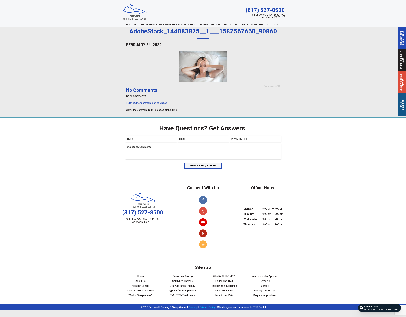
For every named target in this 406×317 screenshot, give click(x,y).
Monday (248, 209)
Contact (276, 24)
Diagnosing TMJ (224, 281)
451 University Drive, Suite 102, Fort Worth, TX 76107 (268, 16)
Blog (237, 24)
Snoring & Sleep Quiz (265, 291)
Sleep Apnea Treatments (140, 291)
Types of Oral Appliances (182, 291)
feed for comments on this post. (146, 103)
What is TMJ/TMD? (224, 276)
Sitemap (193, 307)
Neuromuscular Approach (265, 276)
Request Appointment (265, 295)
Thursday (249, 224)
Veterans (151, 24)
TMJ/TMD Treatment (210, 24)
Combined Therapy (182, 281)
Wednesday (250, 219)
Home (128, 24)
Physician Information (255, 24)
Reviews (228, 24)
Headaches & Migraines (224, 286)
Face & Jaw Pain (224, 295)
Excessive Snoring (182, 276)
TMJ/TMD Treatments (182, 295)
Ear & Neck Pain (224, 291)
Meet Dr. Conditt (140, 286)
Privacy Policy (207, 307)
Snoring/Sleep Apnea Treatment (177, 24)
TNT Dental (259, 307)
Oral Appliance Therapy (182, 286)
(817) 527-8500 (265, 10)
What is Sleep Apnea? (140, 295)
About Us (139, 24)
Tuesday (248, 214)
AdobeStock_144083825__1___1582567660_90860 (203, 31)
